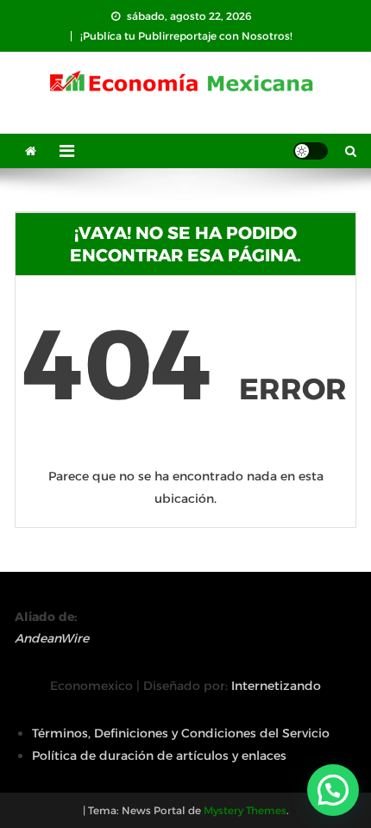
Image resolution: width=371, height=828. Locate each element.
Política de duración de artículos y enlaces (159, 755)
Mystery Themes (245, 810)
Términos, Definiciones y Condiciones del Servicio (181, 733)
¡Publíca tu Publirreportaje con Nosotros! (186, 35)
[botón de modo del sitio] (310, 151)
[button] (333, 790)
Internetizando (276, 685)
